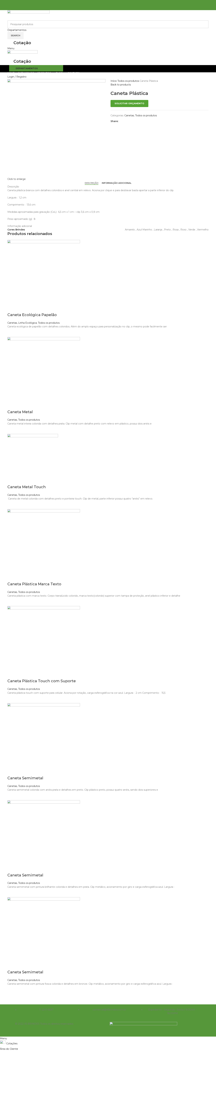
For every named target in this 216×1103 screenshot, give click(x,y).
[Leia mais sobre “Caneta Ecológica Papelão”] (11, 333)
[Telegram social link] (117, 7)
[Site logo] (28, 15)
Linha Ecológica (27, 322)
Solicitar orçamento (129, 103)
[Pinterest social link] (108, 7)
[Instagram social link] (110, 2)
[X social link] (103, 7)
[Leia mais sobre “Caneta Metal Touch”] (11, 505)
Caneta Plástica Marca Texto (34, 584)
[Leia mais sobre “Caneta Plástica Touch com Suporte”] (11, 699)
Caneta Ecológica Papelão (32, 315)
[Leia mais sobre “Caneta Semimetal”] (11, 796)
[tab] (91, 183)
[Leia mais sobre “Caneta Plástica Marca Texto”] (11, 602)
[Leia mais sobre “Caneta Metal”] (11, 429)
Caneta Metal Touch (26, 487)
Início (114, 80)
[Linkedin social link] (112, 7)
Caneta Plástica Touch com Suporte (41, 681)
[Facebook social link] (106, 2)
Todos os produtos (128, 80)
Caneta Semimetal (25, 778)
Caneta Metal (20, 412)
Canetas (129, 115)
